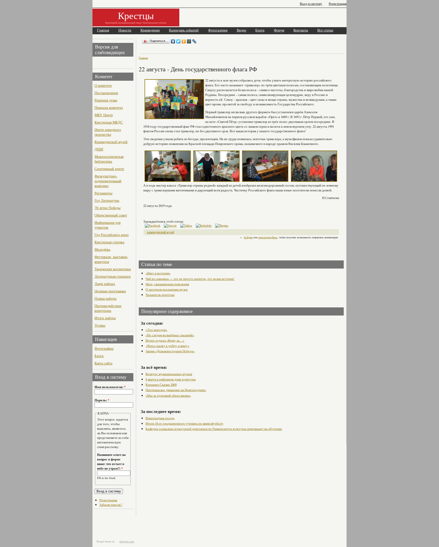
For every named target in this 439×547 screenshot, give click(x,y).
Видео (241, 30)
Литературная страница (113, 276)
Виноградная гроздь (160, 418)
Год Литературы (107, 200)
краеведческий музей (160, 232)
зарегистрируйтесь (267, 237)
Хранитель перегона (160, 294)
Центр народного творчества (108, 132)
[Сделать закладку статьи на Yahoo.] (186, 225)
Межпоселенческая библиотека (109, 159)
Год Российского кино (112, 234)
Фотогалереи (218, 30)
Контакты (300, 30)
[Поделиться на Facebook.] (152, 225)
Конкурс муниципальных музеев (169, 374)
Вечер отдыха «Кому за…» (165, 340)
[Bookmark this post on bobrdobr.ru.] (204, 225)
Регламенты (103, 193)
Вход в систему (311, 4)
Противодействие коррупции (108, 308)
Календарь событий (184, 30)
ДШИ (99, 149)
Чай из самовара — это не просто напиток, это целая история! (190, 278)
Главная (103, 30)
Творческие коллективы (113, 269)
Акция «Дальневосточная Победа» (170, 351)
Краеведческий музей (111, 141)
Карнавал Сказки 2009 (161, 384)
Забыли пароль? (110, 504)
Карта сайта (103, 363)
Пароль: (102, 400)
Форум (279, 30)
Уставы (100, 325)
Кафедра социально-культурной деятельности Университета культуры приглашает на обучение (214, 428)
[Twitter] (178, 41)
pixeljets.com (126, 541)
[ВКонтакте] (173, 41)
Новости (124, 30)
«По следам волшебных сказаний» (170, 335)
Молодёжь (102, 249)
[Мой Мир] (189, 41)
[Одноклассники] (183, 41)
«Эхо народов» (156, 329)
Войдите (248, 237)
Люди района (105, 283)
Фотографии (104, 348)
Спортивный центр (109, 168)
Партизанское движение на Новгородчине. (176, 390)
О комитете (103, 85)
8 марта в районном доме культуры (171, 379)
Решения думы (106, 100)
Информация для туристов (107, 225)
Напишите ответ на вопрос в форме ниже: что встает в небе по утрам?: (111, 461)
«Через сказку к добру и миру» (167, 345)
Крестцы (136, 15)
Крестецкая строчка (109, 242)
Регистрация (338, 4)
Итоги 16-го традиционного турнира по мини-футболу (184, 423)
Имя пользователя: (110, 387)
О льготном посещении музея (166, 289)
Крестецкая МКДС (109, 122)
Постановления (106, 92)
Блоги (259, 30)
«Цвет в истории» (158, 273)
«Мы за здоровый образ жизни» (168, 395)
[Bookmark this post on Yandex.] (221, 225)
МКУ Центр (104, 114)
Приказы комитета (109, 107)
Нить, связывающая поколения (167, 284)
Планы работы (105, 298)
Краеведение (150, 30)
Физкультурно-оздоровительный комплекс (108, 181)
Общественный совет (111, 215)
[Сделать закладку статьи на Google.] (170, 225)
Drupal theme (104, 541)
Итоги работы (105, 318)
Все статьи (325, 30)
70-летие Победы (107, 207)
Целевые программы (110, 291)
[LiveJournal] (194, 41)
